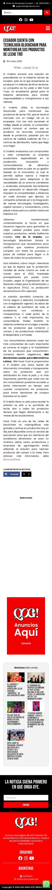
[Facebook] (20, 19)
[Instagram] (26, 19)
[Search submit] (47, 12)
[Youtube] (31, 19)
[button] (11, 474)
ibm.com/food (11, 459)
